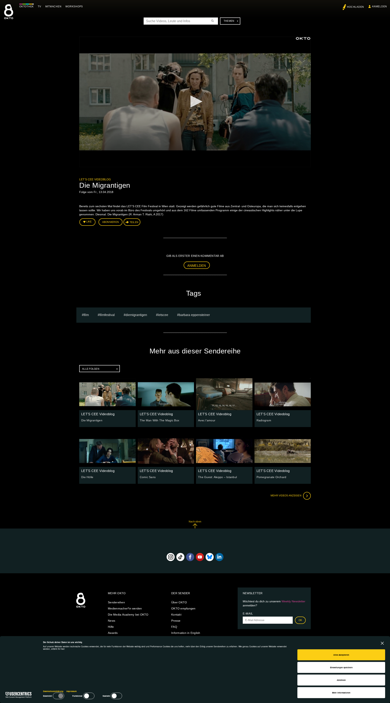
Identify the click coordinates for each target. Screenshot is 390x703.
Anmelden (196, 265)
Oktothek (26, 6)
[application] (195, 102)
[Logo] (303, 38)
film (86, 315)
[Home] (80, 608)
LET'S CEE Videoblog (95, 179)
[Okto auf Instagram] (171, 557)
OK (300, 620)
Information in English (185, 632)
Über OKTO (179, 602)
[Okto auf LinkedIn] (219, 557)
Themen (229, 21)
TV (39, 6)
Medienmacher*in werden (125, 608)
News (111, 620)
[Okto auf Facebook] (190, 557)
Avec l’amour (206, 420)
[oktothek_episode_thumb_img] (107, 394)
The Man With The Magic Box (159, 420)
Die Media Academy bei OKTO (128, 614)
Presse (176, 620)
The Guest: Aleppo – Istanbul (217, 477)
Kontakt (176, 614)
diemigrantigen (136, 315)
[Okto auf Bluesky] (210, 557)
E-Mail (248, 613)
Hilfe (111, 626)
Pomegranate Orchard (271, 477)
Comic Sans (148, 477)
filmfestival (107, 315)
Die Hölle (87, 477)
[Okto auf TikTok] (180, 557)
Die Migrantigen (91, 420)
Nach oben (195, 521)
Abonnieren (110, 222)
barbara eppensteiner (194, 315)
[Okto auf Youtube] (200, 557)
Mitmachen (53, 6)
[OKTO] (8, 15)
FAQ (174, 626)
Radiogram (264, 420)
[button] (195, 101)
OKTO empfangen (183, 608)
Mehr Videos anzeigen (286, 495)
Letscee (163, 315)
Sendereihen (116, 602)
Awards (113, 632)
